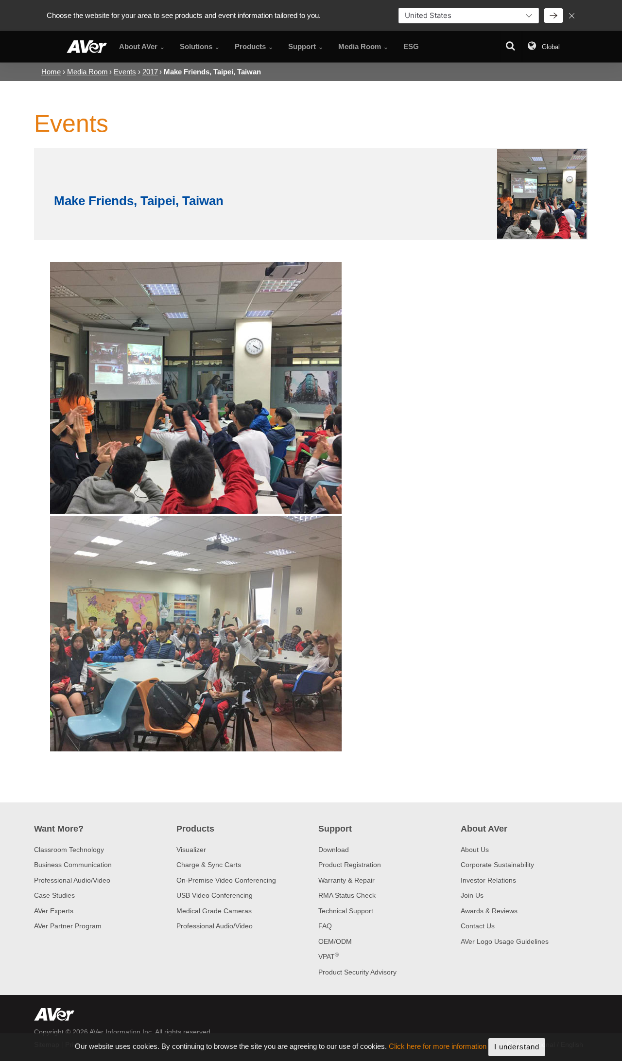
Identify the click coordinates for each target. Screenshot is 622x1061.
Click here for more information (437, 1047)
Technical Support (345, 911)
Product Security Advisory (357, 972)
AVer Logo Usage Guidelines (505, 941)
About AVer (484, 829)
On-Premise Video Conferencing (226, 880)
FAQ (325, 926)
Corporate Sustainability (497, 865)
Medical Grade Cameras (214, 911)
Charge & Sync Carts (208, 865)
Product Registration (349, 865)
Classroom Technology (69, 849)
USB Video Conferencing (214, 895)
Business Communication (73, 865)
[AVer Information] (87, 46)
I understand (516, 1047)
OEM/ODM (335, 941)
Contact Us (478, 926)
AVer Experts (53, 911)
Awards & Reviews (489, 911)
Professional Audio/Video (72, 880)
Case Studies (54, 895)
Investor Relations (488, 880)
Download (333, 849)
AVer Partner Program (68, 926)
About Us (475, 849)
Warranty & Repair (346, 880)
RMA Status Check (347, 895)
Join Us (472, 895)
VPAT (328, 956)
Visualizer (191, 849)
